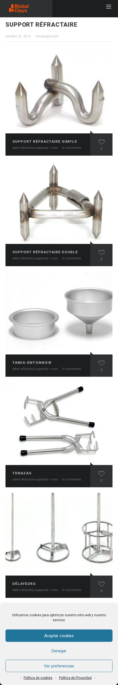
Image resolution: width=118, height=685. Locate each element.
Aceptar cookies (59, 635)
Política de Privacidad (75, 678)
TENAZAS (22, 473)
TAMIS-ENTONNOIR (32, 363)
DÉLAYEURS (24, 584)
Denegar (59, 650)
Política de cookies (38, 678)
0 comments (71, 148)
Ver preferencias (59, 666)
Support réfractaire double (45, 252)
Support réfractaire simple (44, 141)
